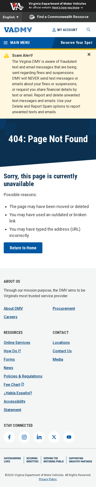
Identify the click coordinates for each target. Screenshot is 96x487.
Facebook (9, 437)
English (11, 17)
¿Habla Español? (18, 393)
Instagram (24, 437)
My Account (67, 30)
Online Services (17, 342)
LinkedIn (39, 437)
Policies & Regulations (23, 376)
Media (58, 359)
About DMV (13, 308)
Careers (10, 317)
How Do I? (12, 351)
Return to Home (23, 247)
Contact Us (62, 351)
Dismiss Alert (90, 57)
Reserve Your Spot (77, 42)
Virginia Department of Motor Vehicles (57, 3)
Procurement (64, 308)
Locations (61, 342)
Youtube (69, 437)
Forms (9, 359)
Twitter (54, 437)
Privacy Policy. (48, 479)
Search (88, 29)
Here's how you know (65, 7)
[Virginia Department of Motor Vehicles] (18, 29)
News (8, 368)
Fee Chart (12, 384)
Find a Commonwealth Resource (63, 17)
